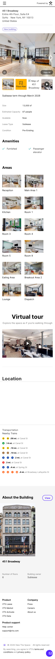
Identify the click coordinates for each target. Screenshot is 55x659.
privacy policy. (24, 652)
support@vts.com (10, 630)
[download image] (4, 72)
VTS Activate (8, 612)
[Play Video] (27, 343)
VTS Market (7, 608)
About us (32, 612)
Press (30, 604)
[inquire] (49, 653)
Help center (7, 626)
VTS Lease (7, 604)
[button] (27, 55)
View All (46, 72)
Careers (31, 608)
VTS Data (6, 616)
